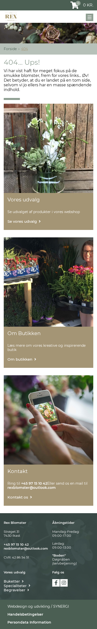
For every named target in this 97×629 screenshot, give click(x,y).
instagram (64, 583)
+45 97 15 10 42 (16, 544)
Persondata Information (29, 622)
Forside (10, 49)
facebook (56, 583)
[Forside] (11, 16)
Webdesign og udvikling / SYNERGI (38, 606)
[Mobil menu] (89, 17)
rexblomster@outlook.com (26, 548)
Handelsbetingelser (25, 614)
